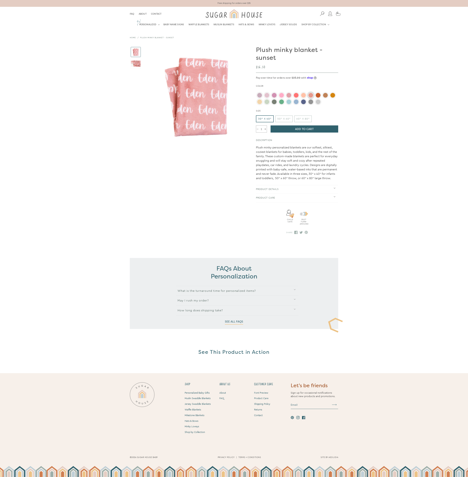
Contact (156, 14)
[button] (149, 26)
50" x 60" (284, 119)
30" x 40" (264, 119)
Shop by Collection (195, 432)
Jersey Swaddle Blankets (198, 404)
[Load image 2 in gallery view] (136, 64)
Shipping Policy (262, 404)
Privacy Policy (226, 457)
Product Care (261, 398)
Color (259, 86)
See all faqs (234, 321)
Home (133, 38)
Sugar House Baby (147, 457)
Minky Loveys (192, 426)
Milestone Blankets (194, 415)
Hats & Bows (191, 421)
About (143, 14)
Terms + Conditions (249, 457)
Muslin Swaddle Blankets (198, 398)
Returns (258, 409)
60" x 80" (303, 119)
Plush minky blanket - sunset (157, 38)
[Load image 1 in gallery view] (136, 52)
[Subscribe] (334, 405)
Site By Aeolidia (329, 457)
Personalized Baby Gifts (197, 393)
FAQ (132, 14)
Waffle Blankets (193, 409)
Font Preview (261, 393)
